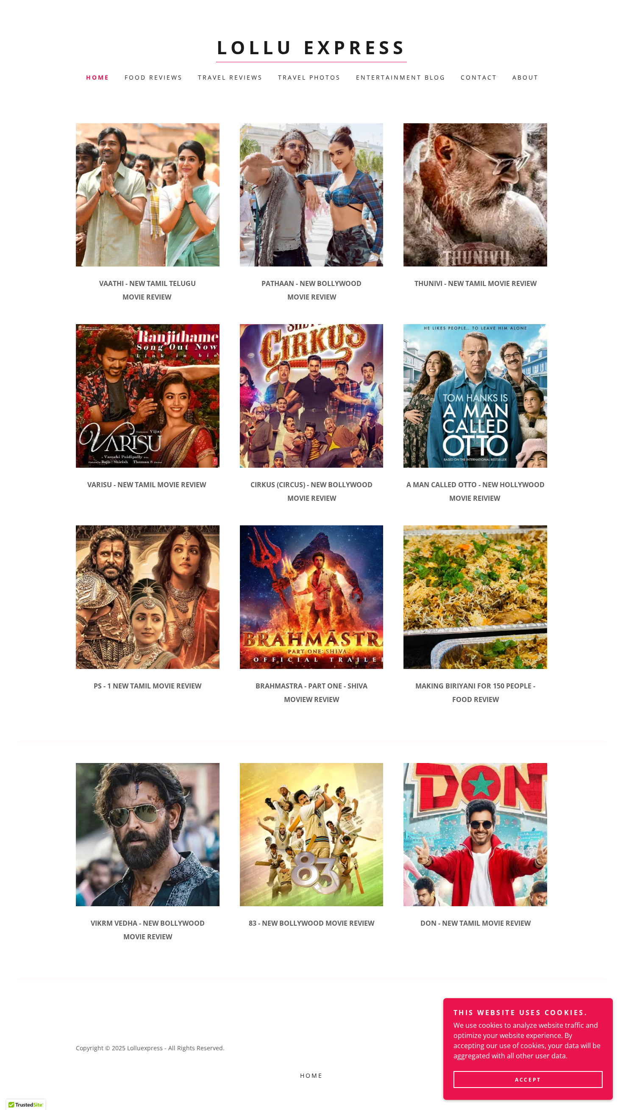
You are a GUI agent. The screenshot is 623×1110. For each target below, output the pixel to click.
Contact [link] (479, 77)
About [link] (525, 77)
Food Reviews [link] (154, 77)
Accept (528, 1079)
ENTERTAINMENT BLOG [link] (400, 77)
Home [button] (311, 1075)
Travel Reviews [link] (230, 77)
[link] (311, 51)
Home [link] (97, 77)
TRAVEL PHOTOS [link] (309, 77)
